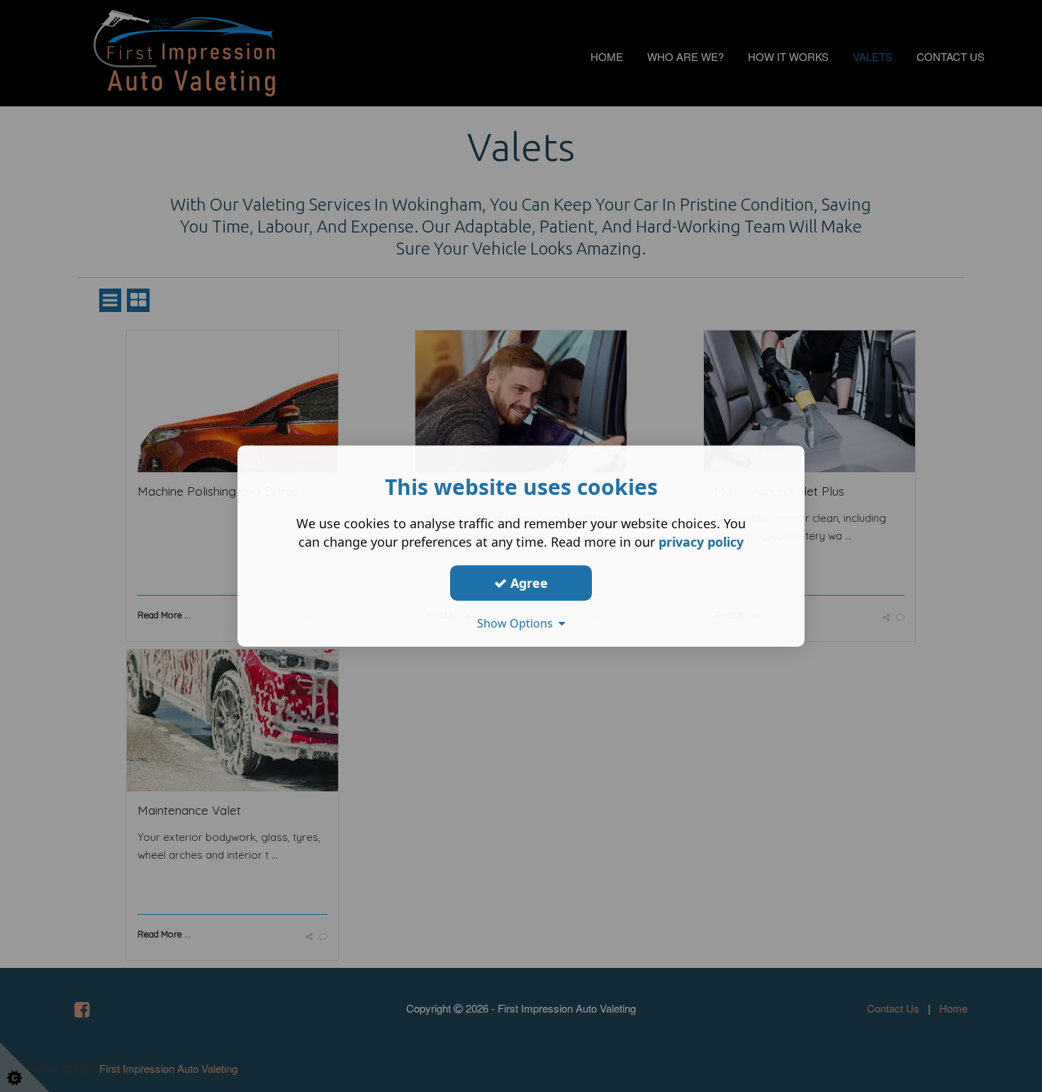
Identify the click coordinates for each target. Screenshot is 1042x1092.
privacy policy (701, 541)
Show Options (518, 623)
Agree (527, 582)
